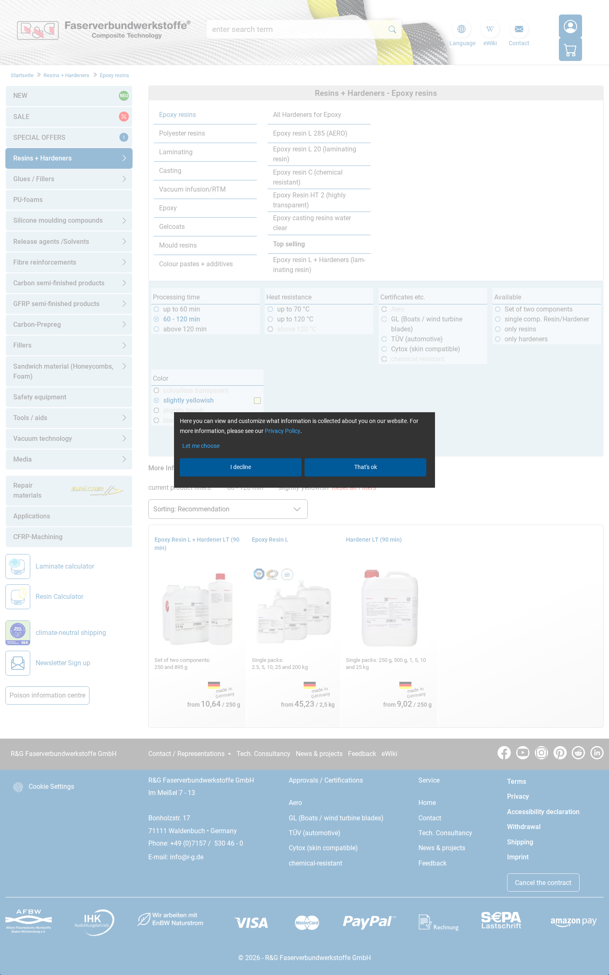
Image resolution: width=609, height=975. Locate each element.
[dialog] (304, 487)
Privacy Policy (282, 431)
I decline (240, 467)
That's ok (365, 467)
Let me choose (201, 446)
